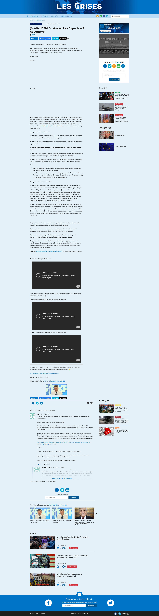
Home (31, 20)
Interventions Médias (39, 20)
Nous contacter (34, 613)
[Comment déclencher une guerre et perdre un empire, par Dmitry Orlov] (42, 561)
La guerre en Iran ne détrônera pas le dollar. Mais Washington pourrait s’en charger (121, 409)
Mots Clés (54, 16)
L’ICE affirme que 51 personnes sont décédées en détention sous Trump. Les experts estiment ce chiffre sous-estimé (121, 420)
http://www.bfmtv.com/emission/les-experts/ (44, 373)
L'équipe (42, 613)
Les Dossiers (34, 16)
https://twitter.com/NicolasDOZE (54, 381)
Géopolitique (73, 548)
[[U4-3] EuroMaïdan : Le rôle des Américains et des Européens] (42, 542)
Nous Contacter (66, 16)
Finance (118, 92)
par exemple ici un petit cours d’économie (49, 251)
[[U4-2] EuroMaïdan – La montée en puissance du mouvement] (42, 579)
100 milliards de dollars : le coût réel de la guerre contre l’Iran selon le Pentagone (121, 107)
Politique (118, 416)
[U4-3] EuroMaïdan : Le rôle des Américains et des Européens (72, 538)
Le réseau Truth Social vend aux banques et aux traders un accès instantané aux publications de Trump (122, 96)
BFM (33, 34)
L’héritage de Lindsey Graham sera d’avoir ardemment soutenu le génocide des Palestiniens (121, 119)
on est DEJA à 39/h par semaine (51, 126)
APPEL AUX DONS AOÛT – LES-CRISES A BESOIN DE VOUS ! (122, 432)
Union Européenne (120, 146)
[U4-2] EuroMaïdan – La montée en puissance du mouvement (69, 575)
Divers (117, 428)
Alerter (48, 464)
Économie (118, 405)
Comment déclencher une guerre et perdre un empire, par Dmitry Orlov (72, 557)
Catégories (44, 16)
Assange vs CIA (119, 135)
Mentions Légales (76, 613)
